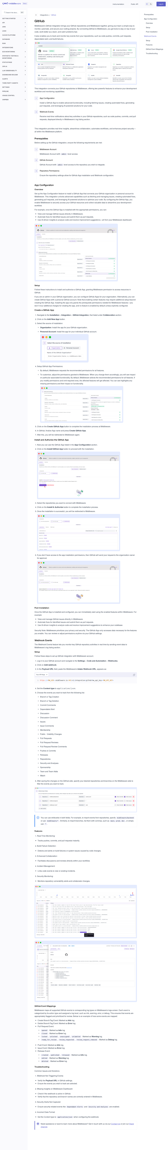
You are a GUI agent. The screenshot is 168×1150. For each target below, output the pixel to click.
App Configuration (150, 19)
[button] (146, 4)
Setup (148, 27)
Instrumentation (118, 4)
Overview (149, 23)
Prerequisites (149, 14)
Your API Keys (40, 674)
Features (149, 45)
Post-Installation (152, 32)
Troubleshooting (152, 53)
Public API (134, 4)
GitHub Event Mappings (154, 49)
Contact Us (115, 1123)
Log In (161, 4)
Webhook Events (150, 36)
